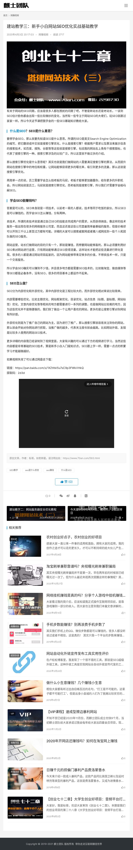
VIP (12, 713)
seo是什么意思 (32, 470)
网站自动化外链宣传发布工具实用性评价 (77, 654)
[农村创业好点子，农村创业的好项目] (25, 546)
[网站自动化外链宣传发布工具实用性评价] (25, 662)
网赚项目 (15, 626)
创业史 (14, 539)
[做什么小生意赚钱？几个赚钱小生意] (25, 691)
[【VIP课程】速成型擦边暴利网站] (25, 720)
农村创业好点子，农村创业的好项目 (74, 537)
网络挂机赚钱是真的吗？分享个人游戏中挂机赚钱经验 (84, 595)
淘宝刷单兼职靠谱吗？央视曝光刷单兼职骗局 (81, 566)
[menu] (126, 5)
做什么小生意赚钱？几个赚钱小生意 (74, 683)
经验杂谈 (15, 568)
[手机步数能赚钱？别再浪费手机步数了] (25, 633)
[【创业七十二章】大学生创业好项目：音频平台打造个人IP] (25, 808)
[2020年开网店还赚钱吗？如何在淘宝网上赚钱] (25, 749)
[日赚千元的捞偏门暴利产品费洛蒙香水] (25, 778)
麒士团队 (59, 843)
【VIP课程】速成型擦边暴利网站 (71, 712)
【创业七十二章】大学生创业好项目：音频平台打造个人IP (84, 799)
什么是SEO (18, 131)
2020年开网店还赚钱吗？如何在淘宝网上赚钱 (81, 741)
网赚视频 (43, 34)
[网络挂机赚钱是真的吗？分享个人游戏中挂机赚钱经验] (25, 604)
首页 (5, 15)
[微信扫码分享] (61, 496)
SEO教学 (14, 470)
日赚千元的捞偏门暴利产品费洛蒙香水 (75, 770)
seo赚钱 (50, 470)
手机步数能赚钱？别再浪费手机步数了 (75, 625)
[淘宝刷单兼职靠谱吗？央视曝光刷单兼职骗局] (25, 575)
